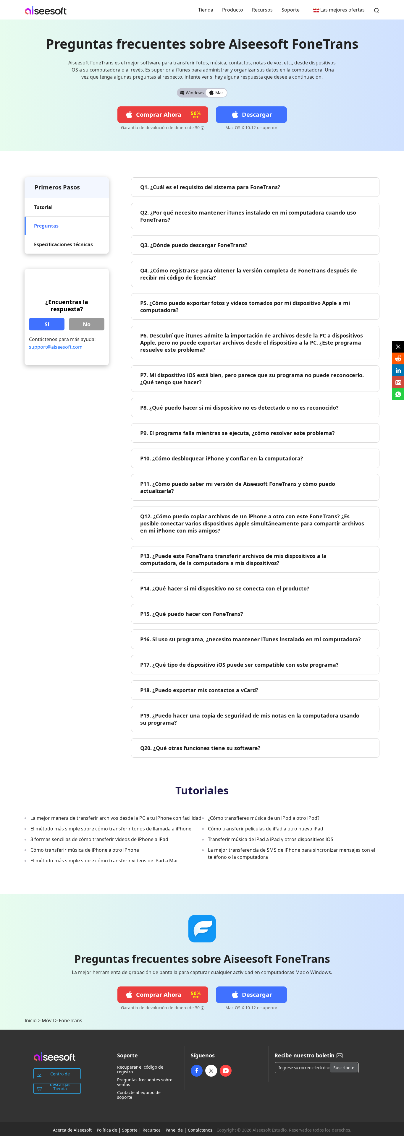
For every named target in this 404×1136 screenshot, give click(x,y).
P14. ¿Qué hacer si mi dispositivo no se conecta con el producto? (224, 588)
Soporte (291, 10)
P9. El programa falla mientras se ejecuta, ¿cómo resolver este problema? (237, 432)
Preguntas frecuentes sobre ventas (144, 1082)
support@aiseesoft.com (56, 347)
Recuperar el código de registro (140, 1069)
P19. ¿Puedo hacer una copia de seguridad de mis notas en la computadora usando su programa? (249, 719)
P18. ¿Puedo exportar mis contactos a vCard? (199, 690)
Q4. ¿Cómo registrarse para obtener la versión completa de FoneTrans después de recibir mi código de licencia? (248, 274)
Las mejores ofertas (342, 10)
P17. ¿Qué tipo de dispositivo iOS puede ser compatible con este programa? (239, 664)
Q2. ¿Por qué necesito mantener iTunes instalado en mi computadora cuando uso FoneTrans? (248, 216)
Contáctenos (200, 1130)
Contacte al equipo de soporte (139, 1095)
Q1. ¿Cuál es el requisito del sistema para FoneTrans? (210, 187)
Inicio (31, 1020)
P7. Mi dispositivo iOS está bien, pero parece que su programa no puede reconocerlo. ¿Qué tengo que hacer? (252, 378)
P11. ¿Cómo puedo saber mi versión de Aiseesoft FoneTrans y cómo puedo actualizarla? (237, 487)
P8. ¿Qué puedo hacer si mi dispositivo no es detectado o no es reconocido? (239, 407)
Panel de (174, 1130)
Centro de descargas (60, 1075)
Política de (107, 1130)
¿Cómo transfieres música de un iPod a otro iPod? (263, 818)
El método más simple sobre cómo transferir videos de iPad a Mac (104, 860)
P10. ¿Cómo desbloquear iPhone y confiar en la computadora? (221, 458)
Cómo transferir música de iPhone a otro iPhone (84, 850)
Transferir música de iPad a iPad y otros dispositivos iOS (270, 839)
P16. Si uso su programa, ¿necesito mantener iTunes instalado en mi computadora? (250, 639)
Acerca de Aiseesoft (72, 1130)
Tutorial (43, 207)
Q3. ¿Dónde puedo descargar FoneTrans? (194, 245)
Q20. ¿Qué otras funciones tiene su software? (200, 748)
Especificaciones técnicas (63, 244)
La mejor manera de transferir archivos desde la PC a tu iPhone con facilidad (115, 818)
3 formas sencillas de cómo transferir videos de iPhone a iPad (99, 839)
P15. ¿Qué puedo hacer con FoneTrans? (191, 613)
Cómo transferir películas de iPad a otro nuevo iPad (265, 828)
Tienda (205, 10)
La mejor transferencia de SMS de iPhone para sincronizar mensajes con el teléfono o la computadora (291, 853)
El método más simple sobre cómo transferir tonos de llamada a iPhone (110, 828)
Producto (232, 10)
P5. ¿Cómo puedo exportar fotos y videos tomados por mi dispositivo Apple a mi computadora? (245, 306)
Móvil (48, 1020)
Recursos (262, 10)
